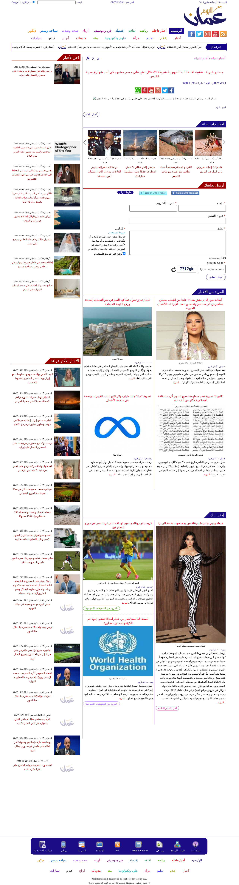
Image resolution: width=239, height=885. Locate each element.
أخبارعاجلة (217, 58)
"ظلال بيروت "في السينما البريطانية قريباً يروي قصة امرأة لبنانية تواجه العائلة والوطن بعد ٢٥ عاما (32, 197)
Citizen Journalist (139, 850)
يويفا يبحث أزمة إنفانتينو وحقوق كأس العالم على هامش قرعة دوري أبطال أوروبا (32, 746)
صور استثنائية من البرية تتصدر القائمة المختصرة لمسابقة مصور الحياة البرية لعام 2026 (32, 151)
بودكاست (196, 850)
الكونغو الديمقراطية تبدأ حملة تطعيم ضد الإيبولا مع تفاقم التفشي (176, 172)
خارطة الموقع (178, 850)
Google (15, 2)
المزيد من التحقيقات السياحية (101, 608)
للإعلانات (99, 850)
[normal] (93, 58)
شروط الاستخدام (116, 232)
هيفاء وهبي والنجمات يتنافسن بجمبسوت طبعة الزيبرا (190, 523)
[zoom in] (88, 58)
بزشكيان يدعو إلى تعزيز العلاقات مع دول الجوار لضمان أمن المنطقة (104, 172)
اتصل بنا (82, 850)
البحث (79, 2)
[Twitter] (153, 194)
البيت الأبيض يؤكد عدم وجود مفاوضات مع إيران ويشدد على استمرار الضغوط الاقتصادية (32, 378)
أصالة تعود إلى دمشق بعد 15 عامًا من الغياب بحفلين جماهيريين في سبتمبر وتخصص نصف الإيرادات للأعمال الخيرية (190, 304)
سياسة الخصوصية (43, 850)
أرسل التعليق (216, 277)
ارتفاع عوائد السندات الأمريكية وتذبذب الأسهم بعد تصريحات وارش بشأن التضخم (124, 47)
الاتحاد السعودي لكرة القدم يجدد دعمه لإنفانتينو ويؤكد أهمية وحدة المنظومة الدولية (32, 677)
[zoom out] (98, 58)
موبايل (64, 850)
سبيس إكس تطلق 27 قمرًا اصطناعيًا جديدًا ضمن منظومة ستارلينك (140, 172)
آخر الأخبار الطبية (167, 708)
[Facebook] (185, 194)
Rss (118, 850)
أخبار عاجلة (201, 58)
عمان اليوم (27, 2)
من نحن (160, 850)
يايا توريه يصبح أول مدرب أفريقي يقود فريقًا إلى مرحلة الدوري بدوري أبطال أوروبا (32, 654)
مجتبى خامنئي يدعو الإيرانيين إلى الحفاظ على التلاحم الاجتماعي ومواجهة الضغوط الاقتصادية (32, 174)
